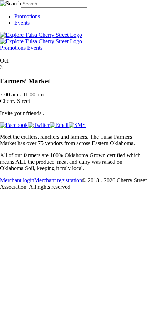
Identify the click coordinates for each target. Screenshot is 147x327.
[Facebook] (14, 125)
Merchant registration (58, 180)
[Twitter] (39, 125)
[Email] (59, 125)
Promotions (27, 16)
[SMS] (77, 125)
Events (22, 23)
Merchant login (17, 180)
